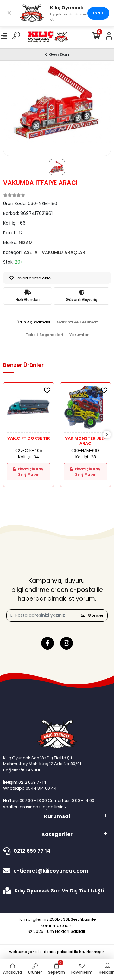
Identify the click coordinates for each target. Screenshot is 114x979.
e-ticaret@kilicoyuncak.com (51, 870)
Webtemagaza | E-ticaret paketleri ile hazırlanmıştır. (57, 951)
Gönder (96, 615)
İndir (98, 13)
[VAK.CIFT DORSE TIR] (28, 409)
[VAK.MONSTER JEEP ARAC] (85, 409)
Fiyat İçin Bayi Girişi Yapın (30, 472)
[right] (107, 435)
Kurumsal (57, 816)
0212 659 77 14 (32, 851)
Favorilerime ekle (33, 278)
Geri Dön (59, 54)
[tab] (33, 322)
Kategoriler (57, 834)
